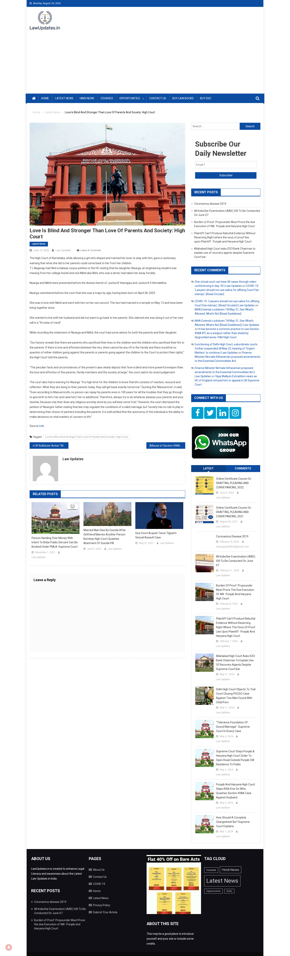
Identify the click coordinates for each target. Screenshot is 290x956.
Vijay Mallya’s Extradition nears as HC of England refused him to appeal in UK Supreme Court (227, 380)
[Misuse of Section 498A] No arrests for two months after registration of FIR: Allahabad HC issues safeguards (167, 445)
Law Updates (63, 250)
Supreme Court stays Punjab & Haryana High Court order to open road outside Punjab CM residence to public (235, 758)
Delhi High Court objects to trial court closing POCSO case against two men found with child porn (235, 696)
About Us (99, 869)
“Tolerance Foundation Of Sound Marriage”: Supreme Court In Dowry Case (233, 727)
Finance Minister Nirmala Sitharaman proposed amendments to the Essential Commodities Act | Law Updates (225, 372)
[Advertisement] (145, 64)
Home (45, 98)
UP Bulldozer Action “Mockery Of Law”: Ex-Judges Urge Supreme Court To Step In (51, 445)
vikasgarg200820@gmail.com (232, 546)
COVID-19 (99, 883)
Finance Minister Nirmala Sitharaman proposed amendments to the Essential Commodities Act (227, 356)
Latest (208, 468)
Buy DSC (205, 98)
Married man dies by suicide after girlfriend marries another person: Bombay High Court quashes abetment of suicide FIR (104, 537)
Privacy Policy (101, 905)
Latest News (64, 98)
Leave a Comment (90, 250)
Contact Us (157, 98)
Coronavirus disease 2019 (210, 203)
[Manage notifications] (9, 947)
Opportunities (129, 98)
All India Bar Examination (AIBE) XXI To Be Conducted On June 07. (235, 561)
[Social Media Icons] (197, 413)
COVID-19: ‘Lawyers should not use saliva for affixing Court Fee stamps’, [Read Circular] (227, 290)
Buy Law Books (183, 98)
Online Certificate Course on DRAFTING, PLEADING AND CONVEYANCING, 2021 (233, 512)
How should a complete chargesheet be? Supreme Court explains (233, 822)
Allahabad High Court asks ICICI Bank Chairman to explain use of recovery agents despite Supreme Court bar (224, 252)
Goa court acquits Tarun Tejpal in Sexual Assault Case (156, 535)
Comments (243, 468)
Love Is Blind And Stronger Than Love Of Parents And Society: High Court (86, 436)
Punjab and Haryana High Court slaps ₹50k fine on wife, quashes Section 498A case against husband (235, 791)
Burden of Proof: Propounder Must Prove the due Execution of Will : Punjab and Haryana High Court (235, 592)
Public (229, 891)
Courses (107, 98)
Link (41, 425)
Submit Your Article (105, 912)
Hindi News (87, 98)
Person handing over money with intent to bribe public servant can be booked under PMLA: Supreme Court (55, 542)
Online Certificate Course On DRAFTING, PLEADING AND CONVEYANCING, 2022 (233, 483)
